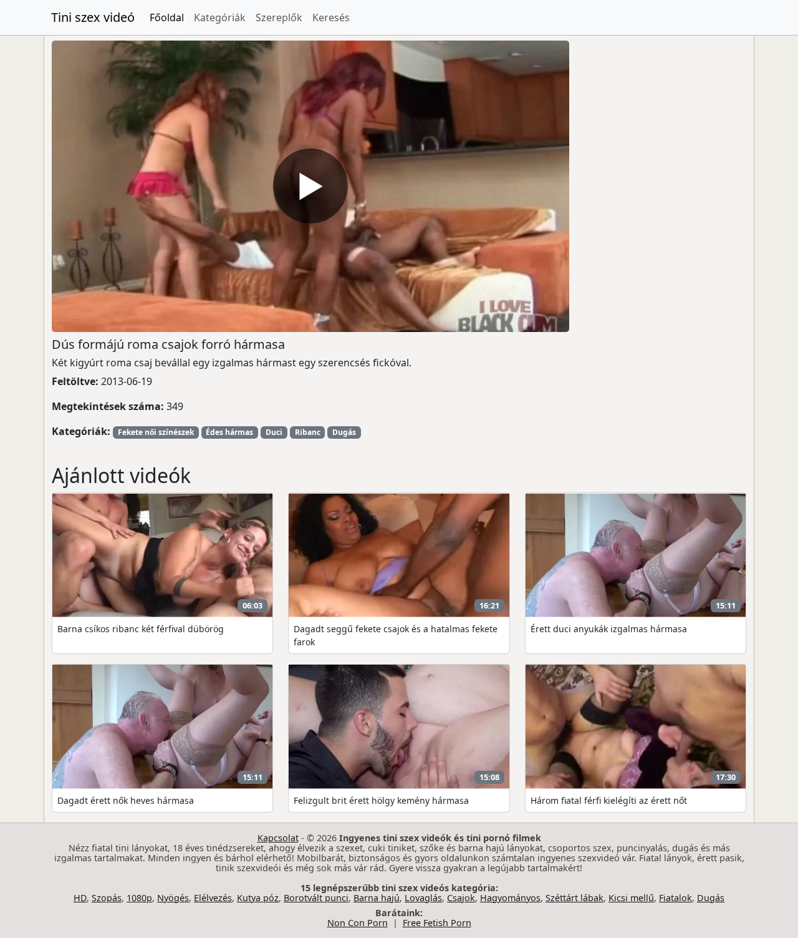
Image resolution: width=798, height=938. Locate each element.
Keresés (331, 17)
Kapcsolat (278, 838)
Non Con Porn (357, 923)
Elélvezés (213, 898)
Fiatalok (675, 898)
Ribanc (307, 432)
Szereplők (279, 17)
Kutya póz (258, 898)
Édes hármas (229, 432)
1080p (139, 898)
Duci (274, 432)
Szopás (107, 898)
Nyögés (173, 898)
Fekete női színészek (156, 432)
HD (80, 898)
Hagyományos (510, 898)
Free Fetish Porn (437, 923)
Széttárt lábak (574, 898)
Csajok (461, 898)
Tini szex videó (93, 17)
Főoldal (167, 17)
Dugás (344, 432)
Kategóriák (220, 17)
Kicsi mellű (631, 898)
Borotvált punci (316, 898)
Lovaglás (423, 898)
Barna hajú (376, 898)
